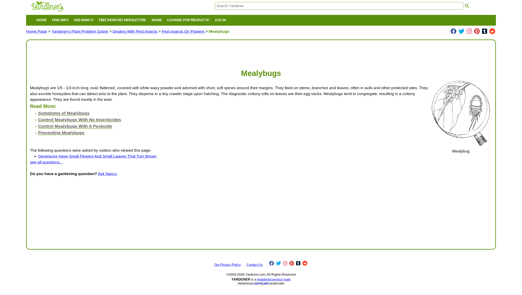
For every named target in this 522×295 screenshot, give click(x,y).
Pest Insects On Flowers (183, 31)
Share (157, 20)
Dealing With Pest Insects (135, 31)
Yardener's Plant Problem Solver (79, 31)
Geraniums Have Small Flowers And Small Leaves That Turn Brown (97, 156)
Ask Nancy (107, 174)
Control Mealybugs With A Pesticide (75, 126)
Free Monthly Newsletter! (122, 20)
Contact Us (255, 264)
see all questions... (46, 162)
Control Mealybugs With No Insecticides (79, 119)
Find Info (60, 20)
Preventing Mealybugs (61, 132)
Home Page (36, 31)
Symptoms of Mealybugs (64, 113)
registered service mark (274, 279)
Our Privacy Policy (227, 264)
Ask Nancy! (84, 20)
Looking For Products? (188, 20)
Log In (220, 20)
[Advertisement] (152, 52)
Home (41, 20)
